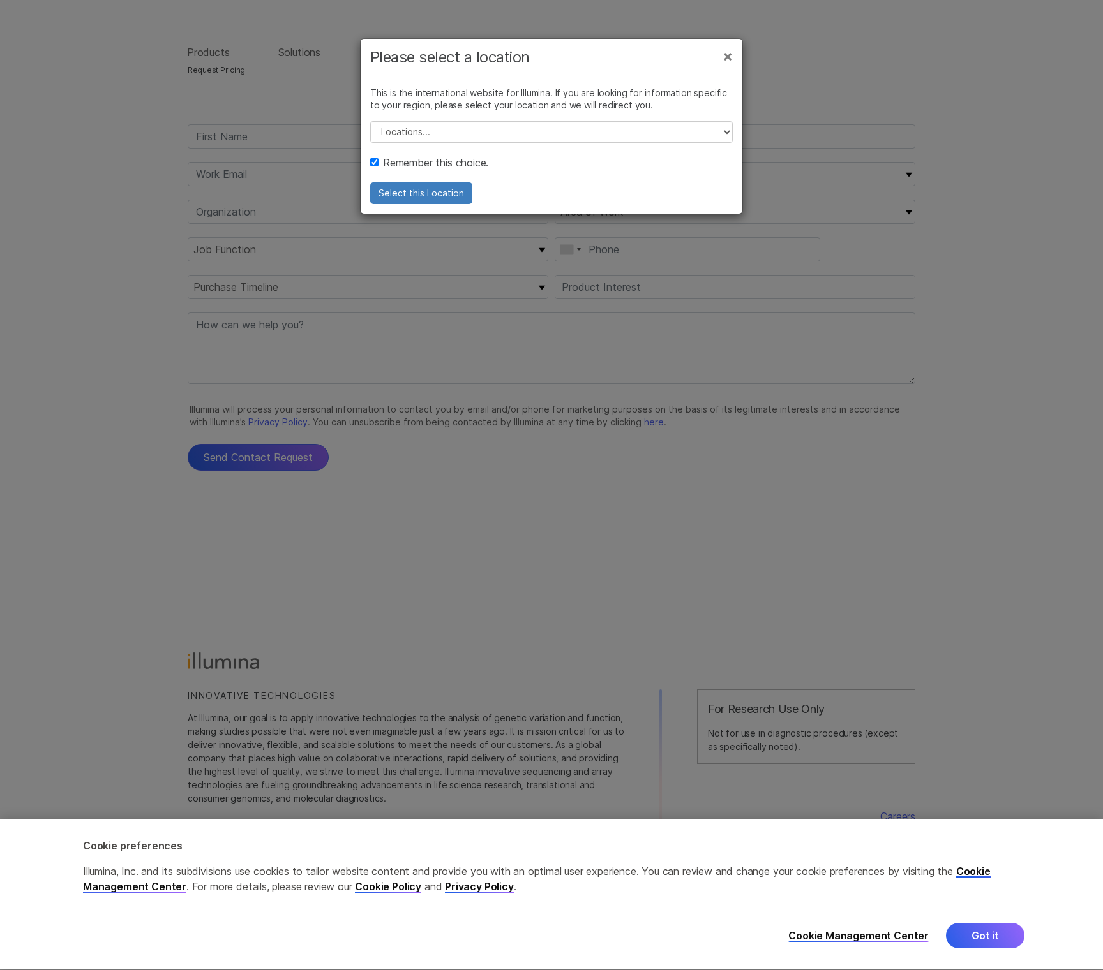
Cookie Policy (388, 887)
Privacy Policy (479, 887)
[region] (551, 894)
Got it (985, 936)
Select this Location (421, 192)
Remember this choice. (435, 162)
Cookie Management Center (858, 936)
